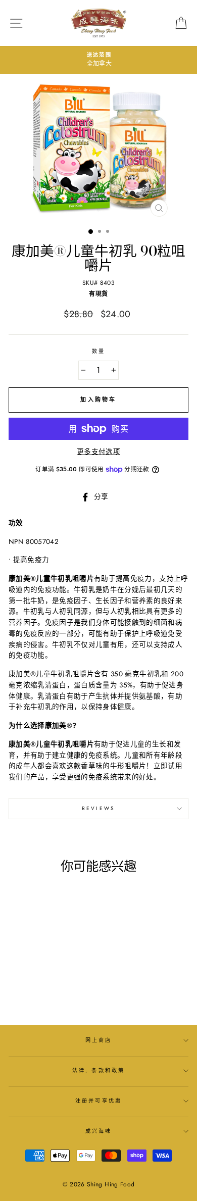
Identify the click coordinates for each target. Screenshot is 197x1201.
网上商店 (98, 1040)
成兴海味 (98, 1131)
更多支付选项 (98, 451)
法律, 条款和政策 (98, 1070)
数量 (98, 351)
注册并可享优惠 (98, 1101)
